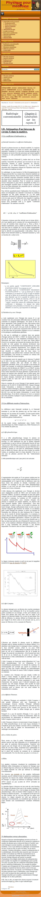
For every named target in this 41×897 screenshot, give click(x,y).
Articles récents (7, 77)
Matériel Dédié (7, 37)
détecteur (30, 87)
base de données (15, 563)
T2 (33, 89)
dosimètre (35, 95)
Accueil (11, 102)
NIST (24, 563)
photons (17, 91)
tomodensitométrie (26, 96)
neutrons (35, 93)
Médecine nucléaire (8, 48)
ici (14, 881)
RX (9, 888)
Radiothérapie (7, 61)
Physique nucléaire (8, 56)
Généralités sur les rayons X (11, 21)
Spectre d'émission (10, 26)
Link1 (17, 891)
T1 (3, 97)
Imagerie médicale (8, 58)
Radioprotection (8, 60)
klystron (31, 91)
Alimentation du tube (9, 29)
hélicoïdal (4, 94)
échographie (6, 88)
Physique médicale (8, 75)
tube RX (23, 93)
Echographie (7, 50)
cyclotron (24, 91)
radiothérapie (11, 89)
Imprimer (31, 108)
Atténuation (8, 28)
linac (16, 96)
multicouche (10, 93)
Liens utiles (6, 79)
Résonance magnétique (9, 47)
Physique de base (8, 63)
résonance (20, 95)
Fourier (4, 93)
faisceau (7, 96)
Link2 (20, 891)
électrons (12, 91)
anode (3, 98)
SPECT (4, 89)
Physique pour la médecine (20, 4)
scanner (12, 96)
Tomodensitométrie (8, 45)
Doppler (5, 91)
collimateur (14, 98)
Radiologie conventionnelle (11, 44)
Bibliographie (7, 80)
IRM (25, 95)
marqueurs (17, 93)
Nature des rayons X (10, 24)
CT (34, 87)
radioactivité (33, 96)
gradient (37, 91)
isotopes (14, 94)
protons (14, 87)
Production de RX (10, 23)
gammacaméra (22, 87)
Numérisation (7, 36)
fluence (9, 95)
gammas (29, 93)
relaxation (27, 89)
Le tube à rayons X (8, 31)
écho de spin (19, 89)
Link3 (24, 891)
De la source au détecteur (10, 32)
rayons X (30, 94)
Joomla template (15, 895)
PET (20, 96)
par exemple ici (16, 774)
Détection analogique (9, 34)
